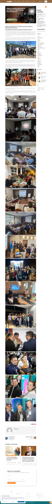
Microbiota (39, 54)
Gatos (38, 49)
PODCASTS (23, 1)
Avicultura (28, 494)
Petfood (39, 90)
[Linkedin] (41, 1)
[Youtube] (39, 1)
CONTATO (33, 1)
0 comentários (14, 462)
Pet (38, 59)
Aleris (8, 455)
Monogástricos (40, 55)
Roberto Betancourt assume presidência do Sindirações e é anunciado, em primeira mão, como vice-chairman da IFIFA (28, 459)
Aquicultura (28, 493)
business (39, 40)
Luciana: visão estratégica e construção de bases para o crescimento (12, 459)
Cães (38, 41)
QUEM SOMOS (18, 1)
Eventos (39, 45)
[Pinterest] (34, 424)
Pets (27, 495)
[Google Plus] (35, 424)
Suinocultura (28, 497)
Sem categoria (40, 64)
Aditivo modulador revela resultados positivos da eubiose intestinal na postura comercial (41, 26)
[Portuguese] (46, 1)
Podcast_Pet (39, 60)
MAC (38, 50)
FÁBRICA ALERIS (40, 46)
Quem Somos (17, 493)
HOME (15, 1)
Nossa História (18, 494)
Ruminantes (39, 63)
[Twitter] (31, 424)
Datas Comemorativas (13, 455)
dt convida (39, 89)
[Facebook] (32, 424)
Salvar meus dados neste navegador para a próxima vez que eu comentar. (16, 481)
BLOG (31, 1)
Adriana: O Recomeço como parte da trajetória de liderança (41, 14)
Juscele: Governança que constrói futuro (41, 16)
